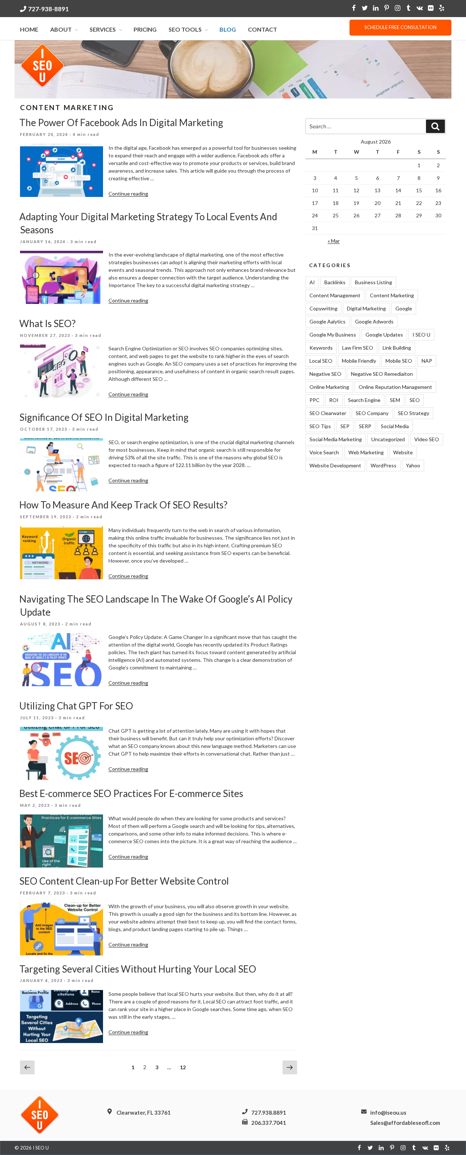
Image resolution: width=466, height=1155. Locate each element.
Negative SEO (325, 374)
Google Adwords (374, 321)
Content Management (334, 295)
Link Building (397, 348)
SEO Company (372, 413)
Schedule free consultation (400, 27)
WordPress (383, 465)
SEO (415, 400)
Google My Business (332, 334)
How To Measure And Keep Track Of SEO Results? (123, 505)
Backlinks (334, 282)
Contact (262, 29)
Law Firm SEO (357, 348)
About (61, 29)
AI (312, 282)
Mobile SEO (399, 361)
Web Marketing (366, 452)
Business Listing (373, 282)
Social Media (395, 426)
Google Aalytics (327, 321)
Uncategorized (388, 439)
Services (103, 29)
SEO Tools (185, 29)
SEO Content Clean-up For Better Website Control (124, 881)
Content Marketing (392, 295)
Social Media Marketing (335, 439)
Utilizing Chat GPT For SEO (76, 706)
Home (29, 29)
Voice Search (324, 452)
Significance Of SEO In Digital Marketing (104, 417)
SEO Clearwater (327, 413)
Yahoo (413, 465)
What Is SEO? (47, 323)
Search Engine (364, 400)
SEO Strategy (413, 413)
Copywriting (323, 308)
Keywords (321, 348)
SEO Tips (320, 426)
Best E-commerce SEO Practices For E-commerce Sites (131, 793)
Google (403, 308)
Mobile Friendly (359, 361)
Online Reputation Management (395, 387)
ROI (334, 400)
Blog (228, 29)
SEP (345, 426)
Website (403, 452)
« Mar (334, 241)
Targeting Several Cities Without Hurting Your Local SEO (137, 969)
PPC (314, 400)
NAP (427, 361)
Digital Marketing (366, 308)
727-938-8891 (48, 9)
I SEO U (421, 334)
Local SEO (320, 361)
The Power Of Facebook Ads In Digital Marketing (121, 122)
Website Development (335, 465)
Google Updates (384, 334)
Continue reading (128, 193)
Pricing (145, 29)
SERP (365, 426)
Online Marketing (329, 387)
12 (184, 1067)
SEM (395, 400)
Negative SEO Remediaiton (382, 374)
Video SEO (426, 439)
